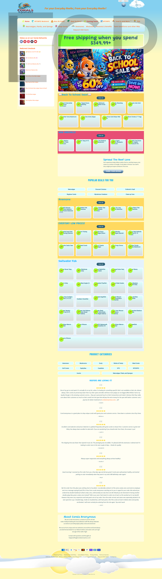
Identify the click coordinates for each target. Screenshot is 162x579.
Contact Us (113, 557)
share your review (113, 171)
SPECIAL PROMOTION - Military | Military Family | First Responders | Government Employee (71, 557)
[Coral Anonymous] (31, 41)
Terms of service (104, 555)
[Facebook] (21, 41)
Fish (138, 21)
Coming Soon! (92, 21)
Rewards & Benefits (104, 26)
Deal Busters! (76, 21)
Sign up (126, 1)
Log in (120, 1)
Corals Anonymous (83, 574)
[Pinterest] (24, 41)
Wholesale (90, 26)
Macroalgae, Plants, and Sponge (39, 26)
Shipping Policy (57, 555)
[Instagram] (28, 41)
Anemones (79, 26)
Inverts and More (123, 22)
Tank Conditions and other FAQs (127, 26)
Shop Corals (64, 27)
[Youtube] (35, 41)
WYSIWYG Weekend (41, 21)
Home (26, 21)
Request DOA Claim (81, 30)
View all (100, 98)
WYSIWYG (106, 21)
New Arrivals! (59, 21)
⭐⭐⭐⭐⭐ (100, 388)
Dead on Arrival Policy (70, 555)
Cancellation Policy (83, 555)
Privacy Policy (94, 555)
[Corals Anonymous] (25, 8)
